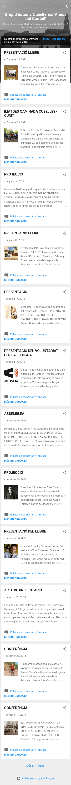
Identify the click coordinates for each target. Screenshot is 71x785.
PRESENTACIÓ (15, 292)
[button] (65, 53)
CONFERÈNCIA (15, 649)
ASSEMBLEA (14, 414)
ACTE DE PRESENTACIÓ (23, 590)
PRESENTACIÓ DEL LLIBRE (25, 531)
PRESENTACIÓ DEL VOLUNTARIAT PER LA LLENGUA (31, 353)
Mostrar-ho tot (55, 38)
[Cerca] (66, 7)
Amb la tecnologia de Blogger (38, 778)
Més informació (15, 99)
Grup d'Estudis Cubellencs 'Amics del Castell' (36, 16)
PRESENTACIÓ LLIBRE (21, 52)
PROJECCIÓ (13, 174)
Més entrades (35, 765)
